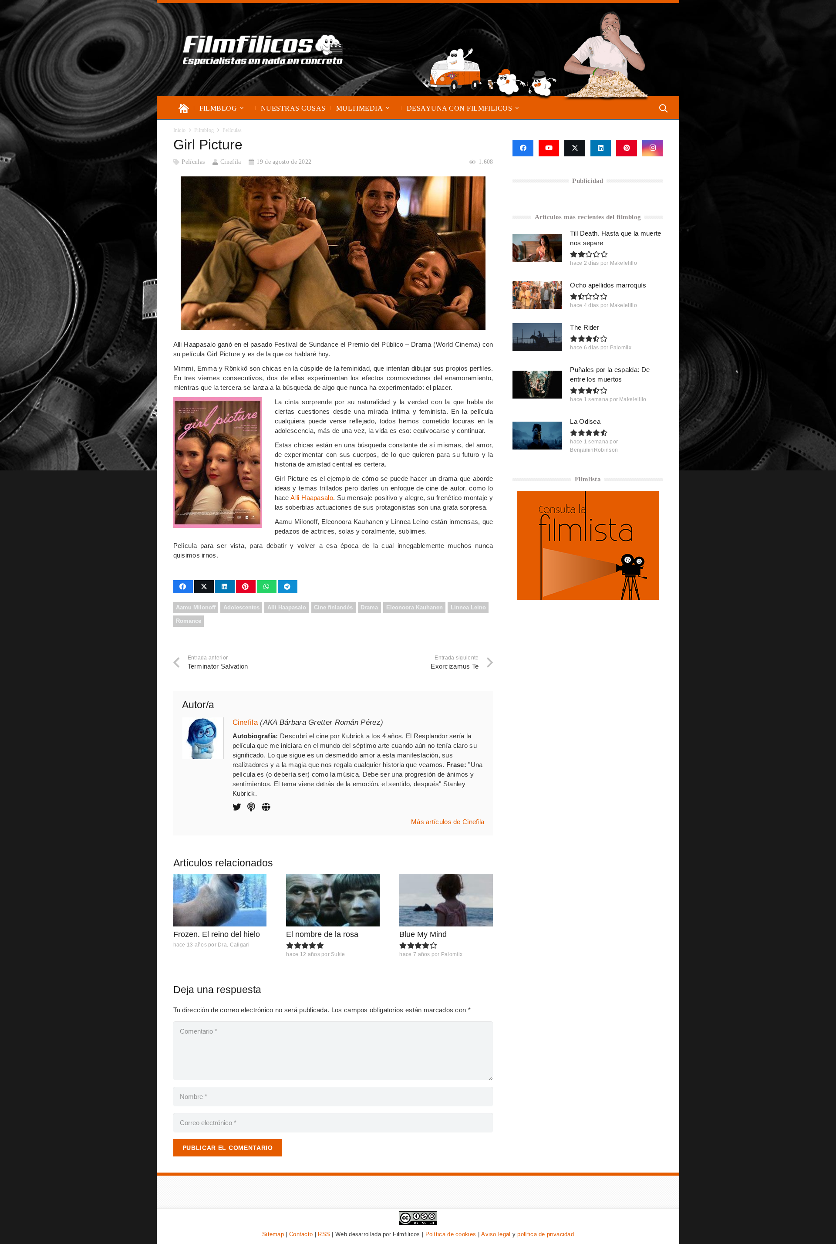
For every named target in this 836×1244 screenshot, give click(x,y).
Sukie (338, 954)
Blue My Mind (423, 934)
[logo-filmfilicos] (263, 49)
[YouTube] (549, 148)
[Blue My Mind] (446, 900)
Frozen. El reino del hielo (216, 934)
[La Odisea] (537, 436)
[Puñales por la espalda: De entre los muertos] (537, 385)
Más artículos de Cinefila (448, 821)
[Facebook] (522, 148)
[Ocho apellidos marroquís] (537, 295)
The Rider (584, 327)
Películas (193, 162)
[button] (241, 108)
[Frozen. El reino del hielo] (220, 900)
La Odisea (585, 421)
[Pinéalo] (246, 586)
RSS (324, 1234)
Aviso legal (495, 1234)
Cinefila (230, 162)
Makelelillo (623, 263)
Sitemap (273, 1234)
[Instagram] (652, 148)
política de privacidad (545, 1234)
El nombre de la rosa (322, 934)
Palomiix (451, 954)
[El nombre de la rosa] (333, 900)
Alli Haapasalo (311, 497)
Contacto (301, 1234)
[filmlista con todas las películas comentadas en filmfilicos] (588, 597)
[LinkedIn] (600, 148)
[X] (574, 148)
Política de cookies (450, 1234)
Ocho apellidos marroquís (608, 285)
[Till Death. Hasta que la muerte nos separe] (537, 248)
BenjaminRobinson (594, 450)
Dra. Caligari (233, 945)
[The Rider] (537, 337)
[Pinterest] (626, 148)
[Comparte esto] (183, 586)
